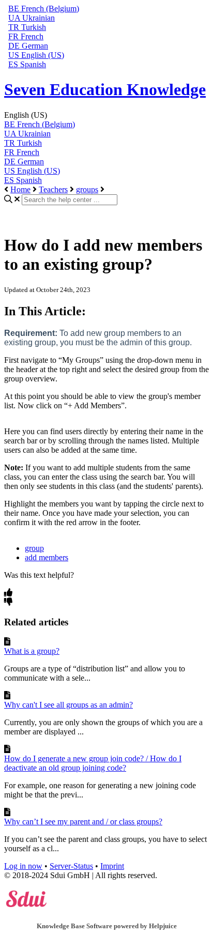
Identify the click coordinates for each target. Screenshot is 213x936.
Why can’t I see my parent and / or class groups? (83, 821)
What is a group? (31, 651)
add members (46, 557)
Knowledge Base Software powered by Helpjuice (107, 926)
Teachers (53, 189)
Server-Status (71, 866)
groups (87, 189)
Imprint (112, 866)
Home (20, 189)
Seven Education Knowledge (105, 89)
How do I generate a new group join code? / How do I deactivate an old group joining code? (92, 763)
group (34, 548)
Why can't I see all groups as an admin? (68, 704)
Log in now (23, 866)
